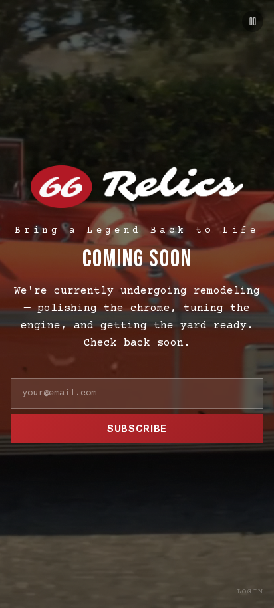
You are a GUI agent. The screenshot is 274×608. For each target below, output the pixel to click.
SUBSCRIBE (137, 428)
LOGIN (250, 591)
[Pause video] (252, 21)
